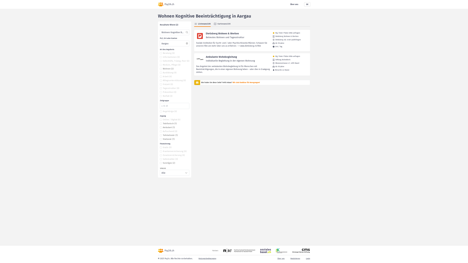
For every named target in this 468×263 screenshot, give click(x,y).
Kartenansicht (224, 24)
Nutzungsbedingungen (207, 259)
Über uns (294, 4)
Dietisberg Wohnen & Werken (222, 33)
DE (307, 4)
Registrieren (295, 259)
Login (308, 259)
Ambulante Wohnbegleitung (221, 56)
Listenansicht (204, 24)
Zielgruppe (164, 101)
